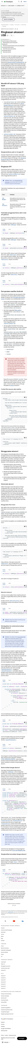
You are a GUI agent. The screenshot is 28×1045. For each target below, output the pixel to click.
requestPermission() (6, 669)
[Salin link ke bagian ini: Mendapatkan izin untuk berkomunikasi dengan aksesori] (12, 628)
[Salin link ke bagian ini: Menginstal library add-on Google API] (24, 152)
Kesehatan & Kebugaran (6, 950)
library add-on (18, 310)
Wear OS (3, 964)
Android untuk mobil (5, 968)
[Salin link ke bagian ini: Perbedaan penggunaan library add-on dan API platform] (10, 215)
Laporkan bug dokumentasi (6, 1009)
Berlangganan (22, 1038)
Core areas (11, 5)
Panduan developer (5, 995)
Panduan (4, 26)
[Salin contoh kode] (26, 231)
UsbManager (4, 199)
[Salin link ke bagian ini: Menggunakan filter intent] (16, 505)
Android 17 (3, 975)
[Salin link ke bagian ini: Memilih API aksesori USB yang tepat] (6, 86)
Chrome (2, 1024)
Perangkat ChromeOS (5, 966)
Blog (2, 938)
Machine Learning (4, 948)
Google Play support (5, 1011)
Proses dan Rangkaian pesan (18, 850)
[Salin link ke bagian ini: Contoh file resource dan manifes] (22, 389)
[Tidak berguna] (17, 29)
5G (1, 956)
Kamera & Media (4, 952)
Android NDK (3, 1002)
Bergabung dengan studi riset (7, 1013)
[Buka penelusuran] (19, 1)
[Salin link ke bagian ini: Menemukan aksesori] (15, 484)
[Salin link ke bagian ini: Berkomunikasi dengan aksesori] (21, 767)
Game (2, 946)
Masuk (25, 1)
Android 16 (3, 977)
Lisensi (6, 1035)
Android (2, 928)
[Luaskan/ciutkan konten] (10, 39)
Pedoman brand (12, 1035)
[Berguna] (15, 29)
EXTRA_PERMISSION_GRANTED (8, 759)
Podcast (2, 940)
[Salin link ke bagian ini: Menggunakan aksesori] (19, 451)
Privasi (2, 954)
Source (2, 934)
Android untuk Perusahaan (6, 930)
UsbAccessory (4, 205)
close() (15, 862)
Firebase (3, 1026)
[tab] (4, 229)
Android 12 (3, 986)
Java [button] (9, 229)
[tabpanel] (14, 233)
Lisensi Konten (10, 912)
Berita (2, 936)
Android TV (3, 970)
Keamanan (3, 932)
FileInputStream (5, 820)
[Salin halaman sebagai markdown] (11, 35)
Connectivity (20, 5)
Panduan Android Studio (6, 993)
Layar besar (3, 961)
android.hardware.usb (9, 116)
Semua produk (4, 1030)
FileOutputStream (17, 820)
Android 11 (3, 988)
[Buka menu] (2, 1)
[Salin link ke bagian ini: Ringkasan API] (13, 167)
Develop (3, 5)
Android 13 (3, 984)
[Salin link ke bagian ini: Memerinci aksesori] (13, 592)
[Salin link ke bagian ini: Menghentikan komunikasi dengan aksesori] (2, 856)
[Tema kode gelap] (24, 231)
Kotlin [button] (4, 229)
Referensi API (3, 998)
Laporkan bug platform (5, 1007)
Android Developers (5, 24)
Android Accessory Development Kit (15, 62)
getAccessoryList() (15, 600)
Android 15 (3, 980)
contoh (12, 385)
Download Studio (4, 1000)
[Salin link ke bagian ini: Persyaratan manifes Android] (24, 291)
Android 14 (3, 982)
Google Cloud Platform (6, 1028)
